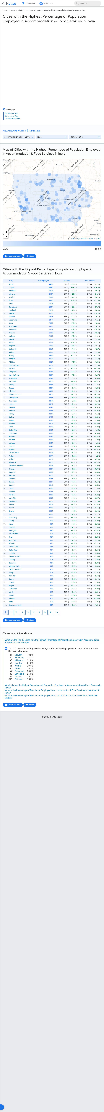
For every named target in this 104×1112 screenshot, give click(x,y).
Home (5, 10)
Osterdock (13, 307)
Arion (11, 304)
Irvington (12, 359)
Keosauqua (13, 378)
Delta (11, 602)
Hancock (12, 479)
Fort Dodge (13, 589)
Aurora (11, 505)
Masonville (13, 320)
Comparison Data (11, 116)
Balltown (12, 475)
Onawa (11, 511)
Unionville (12, 381)
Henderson (13, 501)
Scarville (12, 333)
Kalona (11, 579)
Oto (10, 514)
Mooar (11, 284)
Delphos (12, 346)
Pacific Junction (15, 569)
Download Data (14, 256)
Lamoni (11, 446)
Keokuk (11, 482)
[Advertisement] (52, 47)
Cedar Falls (13, 430)
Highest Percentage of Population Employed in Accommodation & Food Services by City (51, 10)
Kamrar (11, 339)
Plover (11, 343)
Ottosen (12, 317)
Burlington (12, 530)
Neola (11, 427)
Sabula (11, 508)
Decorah (12, 492)
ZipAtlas (97, 238)
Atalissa (12, 336)
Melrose (12, 443)
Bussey (11, 485)
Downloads (48, 3)
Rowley (11, 420)
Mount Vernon (14, 453)
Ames (11, 524)
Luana (11, 488)
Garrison (12, 424)
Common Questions (12, 119)
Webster (12, 407)
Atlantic (11, 599)
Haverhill (12, 527)
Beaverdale (13, 401)
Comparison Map (11, 113)
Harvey (11, 414)
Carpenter (12, 472)
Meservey (12, 540)
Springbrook (13, 398)
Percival (12, 411)
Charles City (13, 547)
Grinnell (11, 543)
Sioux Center (13, 534)
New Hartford (14, 375)
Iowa (13, 10)
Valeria (11, 313)
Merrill (11, 592)
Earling (11, 521)
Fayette (11, 449)
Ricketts (12, 440)
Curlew (11, 417)
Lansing (12, 560)
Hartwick (12, 437)
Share (31, 256)
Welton (11, 456)
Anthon (11, 352)
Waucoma (13, 330)
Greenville (12, 462)
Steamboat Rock (15, 605)
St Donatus (13, 326)
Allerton (11, 495)
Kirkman (12, 469)
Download (95, 157)
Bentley (11, 297)
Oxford (11, 595)
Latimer (11, 404)
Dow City (12, 576)
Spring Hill (12, 349)
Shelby (11, 385)
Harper (11, 586)
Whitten (12, 362)
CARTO (91, 238)
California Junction (16, 466)
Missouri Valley (14, 566)
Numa (11, 300)
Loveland (12, 310)
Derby (11, 573)
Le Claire (12, 553)
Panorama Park (14, 556)
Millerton (12, 294)
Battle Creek (13, 550)
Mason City (13, 518)
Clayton (11, 287)
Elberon (11, 582)
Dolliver (11, 459)
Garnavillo (12, 563)
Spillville (12, 368)
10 (56, 612)
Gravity (11, 356)
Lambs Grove (14, 365)
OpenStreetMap (82, 238)
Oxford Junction (15, 394)
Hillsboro (12, 391)
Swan (11, 537)
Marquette (13, 372)
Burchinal (12, 291)
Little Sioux (13, 433)
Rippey (11, 388)
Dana (11, 323)
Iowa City (12, 498)
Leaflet (73, 238)
